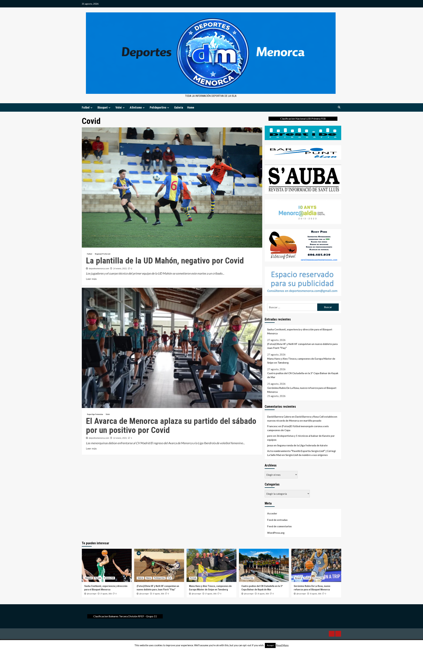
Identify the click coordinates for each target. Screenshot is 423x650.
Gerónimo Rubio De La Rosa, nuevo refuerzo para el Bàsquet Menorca (301, 389)
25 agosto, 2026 (263, 594)
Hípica (148, 578)
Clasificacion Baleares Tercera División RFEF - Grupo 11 (125, 616)
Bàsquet (102, 107)
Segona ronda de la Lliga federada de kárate (302, 445)
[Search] (339, 107)
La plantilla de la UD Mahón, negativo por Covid (165, 260)
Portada (98, 578)
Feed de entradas (277, 519)
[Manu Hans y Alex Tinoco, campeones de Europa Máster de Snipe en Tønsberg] (211, 565)
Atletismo (136, 107)
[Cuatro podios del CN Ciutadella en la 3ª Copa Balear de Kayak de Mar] (264, 565)
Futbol (86, 107)
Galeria (178, 107)
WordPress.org (276, 532)
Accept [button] (270, 645)
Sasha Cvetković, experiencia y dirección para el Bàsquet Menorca (299, 331)
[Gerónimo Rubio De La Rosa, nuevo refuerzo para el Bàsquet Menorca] (316, 565)
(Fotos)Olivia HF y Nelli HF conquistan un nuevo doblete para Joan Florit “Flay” (302, 345)
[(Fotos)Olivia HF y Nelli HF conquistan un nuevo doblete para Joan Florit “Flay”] (159, 565)
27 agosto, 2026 (106, 594)
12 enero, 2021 (120, 438)
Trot (169, 578)
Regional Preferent (102, 254)
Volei (118, 107)
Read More (282, 645)
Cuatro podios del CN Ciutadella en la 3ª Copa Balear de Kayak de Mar (302, 375)
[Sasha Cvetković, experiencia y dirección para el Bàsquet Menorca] (107, 565)
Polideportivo (158, 107)
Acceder (272, 513)
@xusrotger (91, 594)
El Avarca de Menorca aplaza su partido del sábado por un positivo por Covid (171, 425)
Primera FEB (109, 578)
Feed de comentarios (279, 526)
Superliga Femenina (95, 414)
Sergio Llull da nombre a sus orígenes (306, 454)
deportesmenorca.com (99, 268)
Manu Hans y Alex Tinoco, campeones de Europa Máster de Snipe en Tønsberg (301, 360)
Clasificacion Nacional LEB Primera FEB (303, 118)
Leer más (91, 279)
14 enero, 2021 (120, 268)
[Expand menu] (91, 107)
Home (190, 107)
